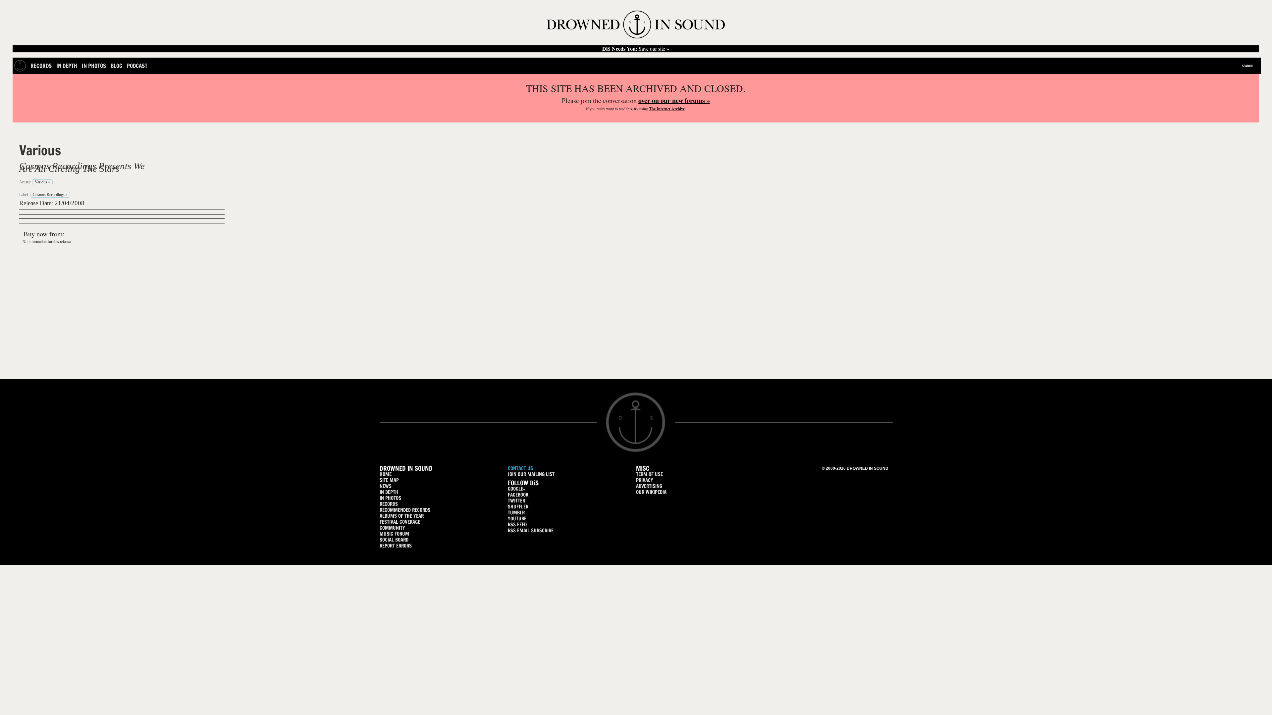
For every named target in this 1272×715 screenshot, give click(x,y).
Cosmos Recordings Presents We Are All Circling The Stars (82, 167)
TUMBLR (516, 512)
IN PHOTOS (390, 498)
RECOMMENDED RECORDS (405, 509)
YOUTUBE (517, 518)
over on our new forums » (674, 100)
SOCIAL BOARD (394, 539)
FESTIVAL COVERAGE (400, 521)
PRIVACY (644, 480)
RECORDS (389, 504)
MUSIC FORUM (394, 533)
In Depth (66, 66)
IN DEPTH (389, 492)
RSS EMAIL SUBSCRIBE (531, 530)
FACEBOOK (518, 494)
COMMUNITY (392, 527)
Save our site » (635, 48)
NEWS (386, 486)
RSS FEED (517, 524)
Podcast (137, 66)
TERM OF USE (649, 474)
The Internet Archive (667, 109)
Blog (116, 66)
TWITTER (516, 500)
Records (41, 66)
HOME (386, 474)
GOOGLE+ (516, 488)
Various (40, 150)
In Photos (94, 66)
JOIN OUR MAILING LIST (531, 474)
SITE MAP (389, 480)
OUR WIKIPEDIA (651, 492)
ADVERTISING (649, 486)
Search (1247, 66)
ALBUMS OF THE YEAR (402, 515)
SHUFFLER (518, 506)
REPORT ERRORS (396, 545)
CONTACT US (520, 468)
